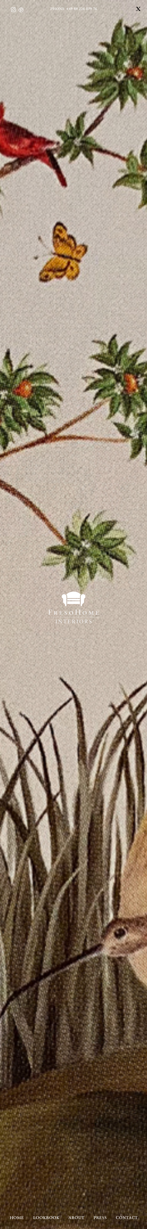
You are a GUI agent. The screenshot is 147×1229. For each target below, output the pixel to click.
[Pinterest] (21, 9)
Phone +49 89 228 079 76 (73, 8)
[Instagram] (13, 9)
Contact (126, 1217)
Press (100, 1217)
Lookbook (46, 1217)
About (76, 1217)
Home (17, 1217)
